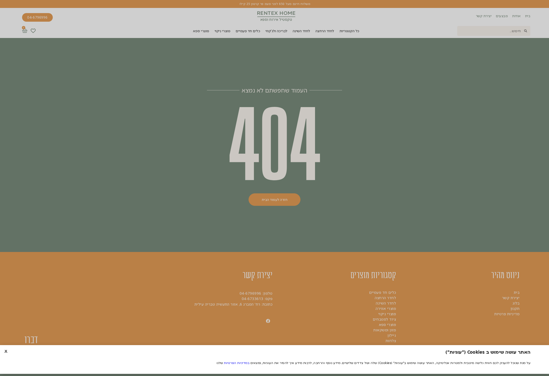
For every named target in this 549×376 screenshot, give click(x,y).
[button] (6, 351)
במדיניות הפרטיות (236, 363)
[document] (274, 188)
